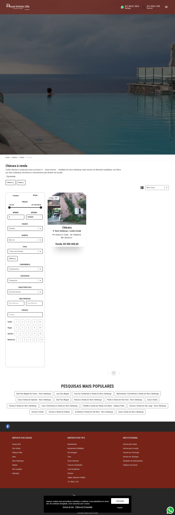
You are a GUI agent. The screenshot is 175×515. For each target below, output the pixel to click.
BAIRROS (25, 235)
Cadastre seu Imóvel (130, 465)
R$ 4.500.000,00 (36, 205)
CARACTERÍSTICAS (24, 287)
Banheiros (11, 340)
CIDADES (25, 224)
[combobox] (9, 228)
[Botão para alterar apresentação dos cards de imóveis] (142, 187)
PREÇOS (25, 202)
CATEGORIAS (24, 276)
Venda (20, 182)
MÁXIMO (34, 213)
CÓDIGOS (25, 310)
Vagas (10, 328)
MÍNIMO (16, 213)
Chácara (9, 182)
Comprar (16, 196)
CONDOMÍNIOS (25, 264)
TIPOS (25, 247)
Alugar (35, 195)
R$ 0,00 (11, 205)
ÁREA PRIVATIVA (24, 299)
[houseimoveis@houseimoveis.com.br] (8, 426)
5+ (40, 322)
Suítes (10, 322)
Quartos (10, 334)
